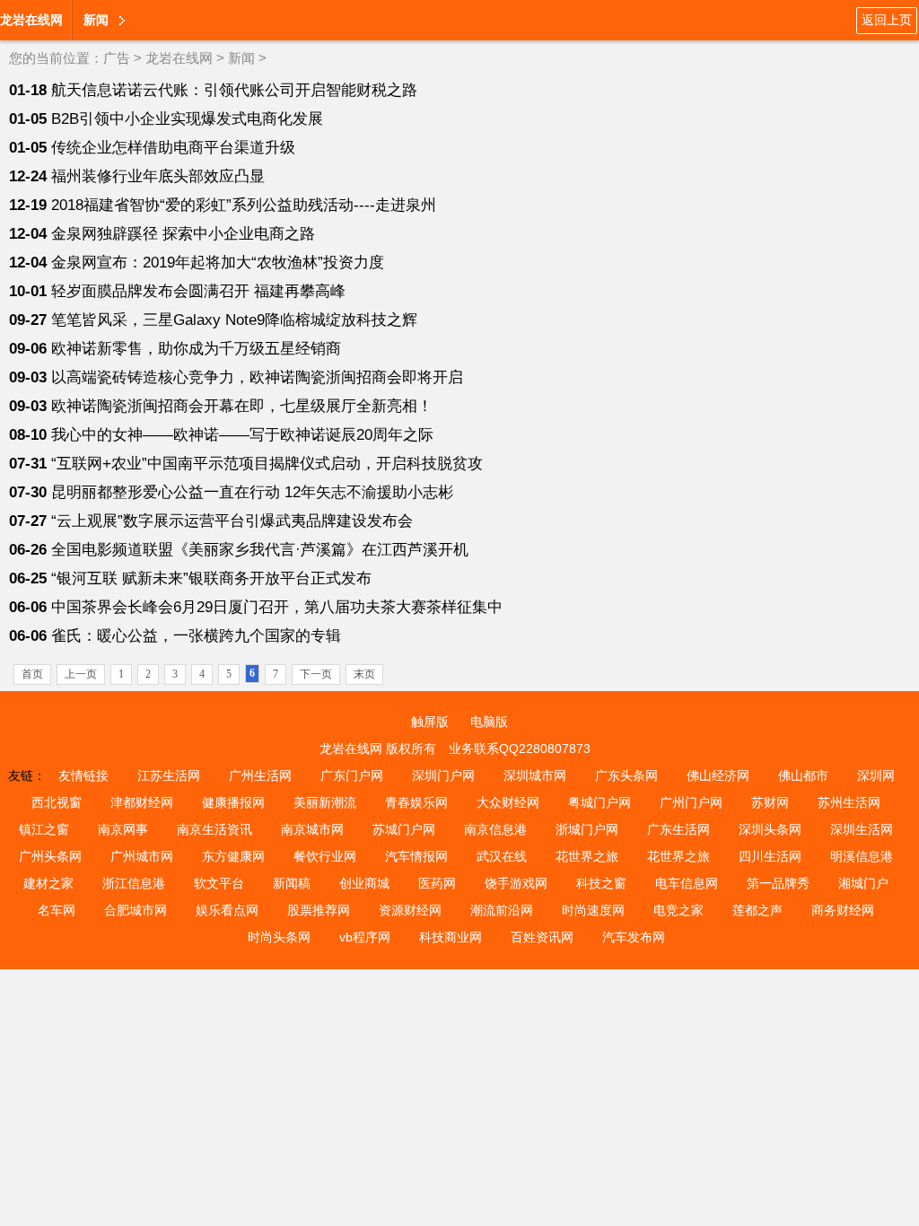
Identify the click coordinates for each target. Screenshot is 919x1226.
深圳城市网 (534, 775)
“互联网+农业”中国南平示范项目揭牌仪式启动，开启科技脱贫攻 (267, 463)
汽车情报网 (416, 856)
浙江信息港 (133, 883)
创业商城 (364, 883)
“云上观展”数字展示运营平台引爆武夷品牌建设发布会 (232, 521)
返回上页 (887, 20)
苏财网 (770, 802)
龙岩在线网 (31, 20)
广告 (116, 58)
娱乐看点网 (227, 910)
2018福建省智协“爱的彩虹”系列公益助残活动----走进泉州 (243, 205)
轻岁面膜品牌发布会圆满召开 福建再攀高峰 (198, 291)
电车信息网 (686, 883)
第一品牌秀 (778, 883)
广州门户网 (691, 802)
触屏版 (430, 721)
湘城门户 (863, 883)
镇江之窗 (44, 829)
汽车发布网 (633, 937)
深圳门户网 (443, 775)
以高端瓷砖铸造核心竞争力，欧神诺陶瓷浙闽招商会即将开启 (257, 377)
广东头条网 (626, 775)
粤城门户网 (599, 802)
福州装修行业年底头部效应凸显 (158, 176)
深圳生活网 (861, 829)
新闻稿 (292, 883)
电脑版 (489, 721)
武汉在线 (502, 856)
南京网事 (123, 829)
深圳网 (876, 775)
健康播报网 (233, 802)
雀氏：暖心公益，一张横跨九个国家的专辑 (196, 635)
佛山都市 (803, 775)
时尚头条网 (279, 937)
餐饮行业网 (324, 856)
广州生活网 (260, 775)
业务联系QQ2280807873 (520, 748)
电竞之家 (678, 910)
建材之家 (48, 883)
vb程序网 (364, 937)
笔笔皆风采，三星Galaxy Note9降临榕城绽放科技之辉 (234, 319)
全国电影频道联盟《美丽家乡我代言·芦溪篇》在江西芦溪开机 (259, 549)
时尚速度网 (593, 910)
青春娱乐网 (416, 802)
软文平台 (219, 883)
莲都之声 (757, 910)
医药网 (437, 883)
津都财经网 (141, 802)
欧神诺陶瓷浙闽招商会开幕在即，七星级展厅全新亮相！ (242, 406)
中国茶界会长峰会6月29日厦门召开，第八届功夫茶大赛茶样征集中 (277, 607)
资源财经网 (410, 910)
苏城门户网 (403, 829)
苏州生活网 (849, 802)
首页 (32, 674)
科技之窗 (601, 883)
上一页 (81, 674)
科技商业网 (450, 937)
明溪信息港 (861, 856)
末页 (364, 674)
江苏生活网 (168, 775)
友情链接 (83, 775)
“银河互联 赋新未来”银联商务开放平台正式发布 (211, 578)
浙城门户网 (587, 829)
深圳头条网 (770, 829)
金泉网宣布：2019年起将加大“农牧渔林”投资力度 (217, 262)
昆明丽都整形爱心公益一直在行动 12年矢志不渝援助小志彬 (252, 492)
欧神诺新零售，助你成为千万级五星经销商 (196, 348)
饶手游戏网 (516, 883)
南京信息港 (495, 829)
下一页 (316, 674)
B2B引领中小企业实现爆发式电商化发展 (187, 118)
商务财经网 (842, 910)
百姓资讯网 (542, 937)
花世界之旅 (587, 856)
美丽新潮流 (324, 802)
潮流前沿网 (501, 910)
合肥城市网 (135, 910)
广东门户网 (351, 775)
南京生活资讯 (214, 829)
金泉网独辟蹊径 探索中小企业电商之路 (183, 233)
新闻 (241, 58)
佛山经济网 (718, 775)
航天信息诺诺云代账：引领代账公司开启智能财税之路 (234, 90)
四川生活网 (770, 856)
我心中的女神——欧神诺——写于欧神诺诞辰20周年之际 (242, 434)
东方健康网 (233, 856)
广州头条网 (50, 856)
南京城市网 (312, 829)
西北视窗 (56, 802)
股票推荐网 (318, 910)
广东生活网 (678, 829)
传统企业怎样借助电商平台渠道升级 (173, 147)
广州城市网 (141, 856)
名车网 (56, 910)
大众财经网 (508, 802)
